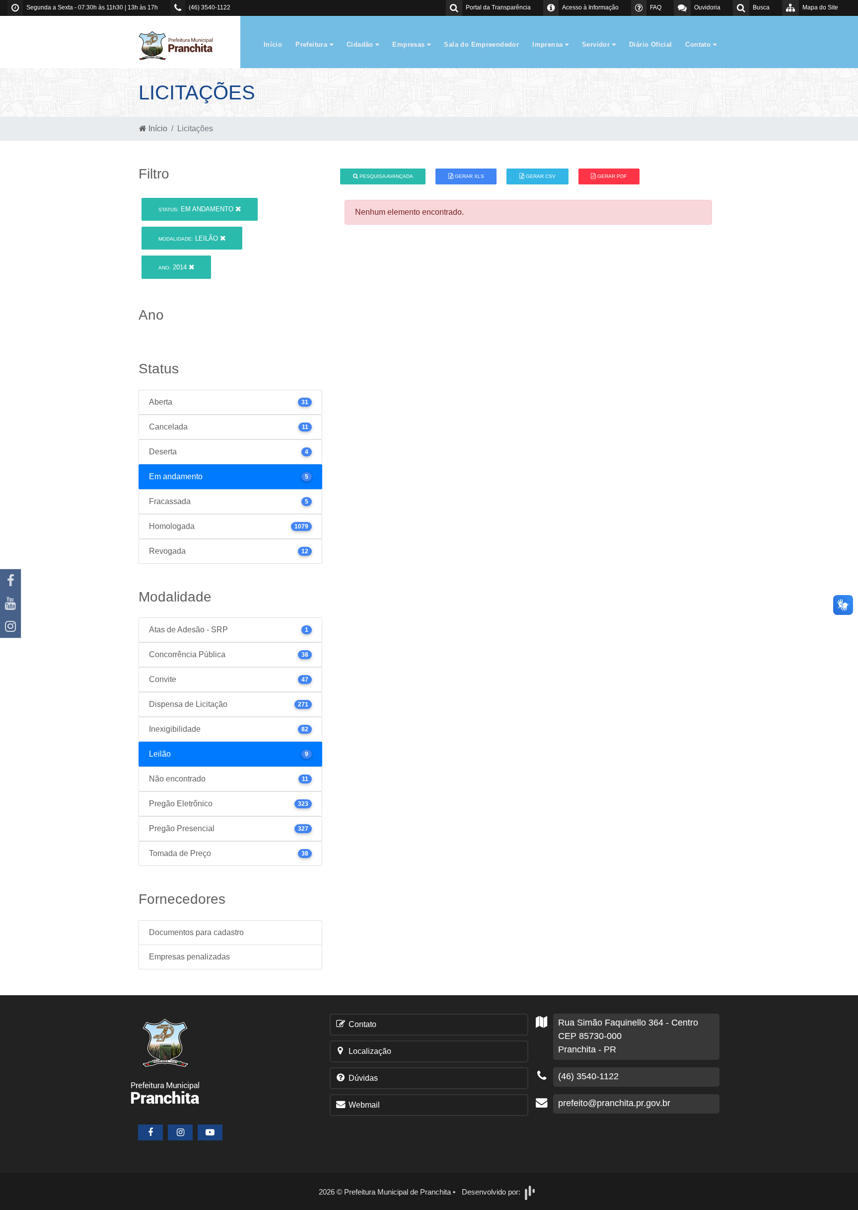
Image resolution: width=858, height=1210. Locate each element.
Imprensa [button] (548, 44)
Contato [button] (699, 44)
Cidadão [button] (361, 44)
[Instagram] (10, 626)
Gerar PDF (611, 176)
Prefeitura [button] (312, 44)
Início (273, 44)
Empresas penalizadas (189, 956)
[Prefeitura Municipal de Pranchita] (181, 45)
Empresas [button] (409, 44)
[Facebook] (10, 580)
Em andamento (196, 209)
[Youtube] (10, 603)
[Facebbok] (150, 1132)
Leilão (189, 238)
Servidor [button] (597, 44)
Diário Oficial (650, 44)
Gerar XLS (468, 176)
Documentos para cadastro (196, 932)
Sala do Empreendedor (481, 44)
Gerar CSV (540, 176)
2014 (173, 267)
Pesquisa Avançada (385, 176)
